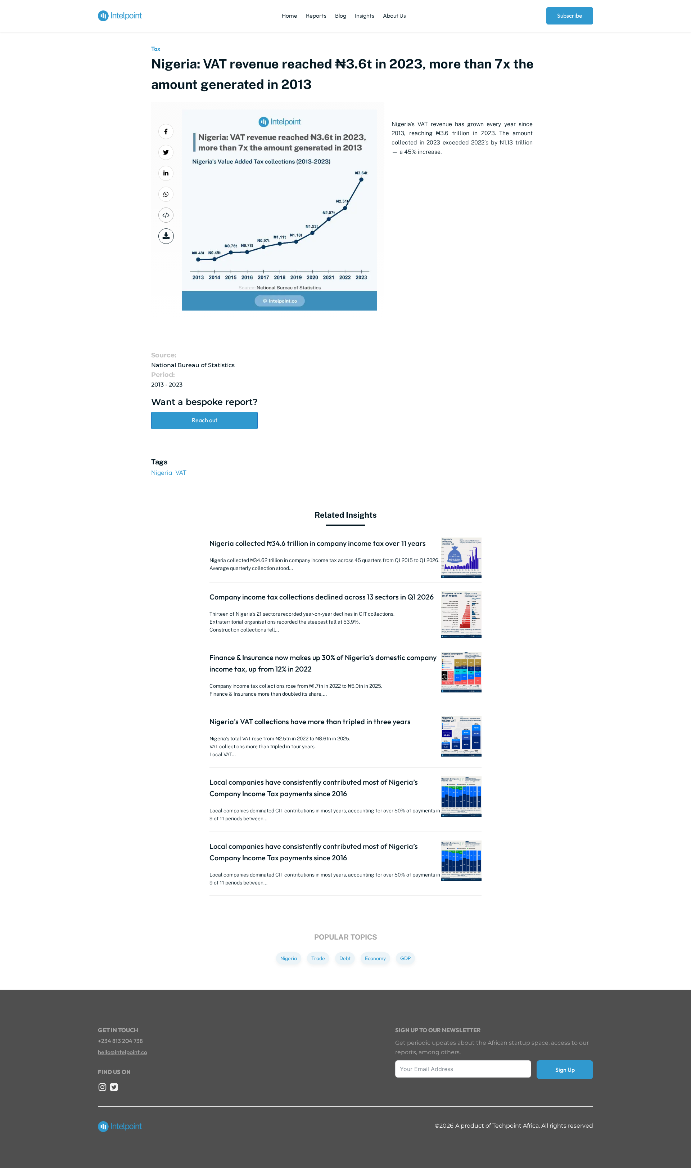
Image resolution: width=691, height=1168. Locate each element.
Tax (155, 48)
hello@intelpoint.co (122, 1052)
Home (289, 15)
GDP (405, 958)
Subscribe (569, 15)
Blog (340, 15)
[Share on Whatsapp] (165, 194)
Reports (316, 15)
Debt (345, 958)
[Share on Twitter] (165, 152)
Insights (364, 15)
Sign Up (565, 1069)
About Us (394, 15)
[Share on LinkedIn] (165, 173)
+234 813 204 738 (120, 1040)
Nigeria (161, 472)
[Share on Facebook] (165, 131)
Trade (318, 958)
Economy (375, 958)
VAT (180, 472)
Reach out (204, 420)
